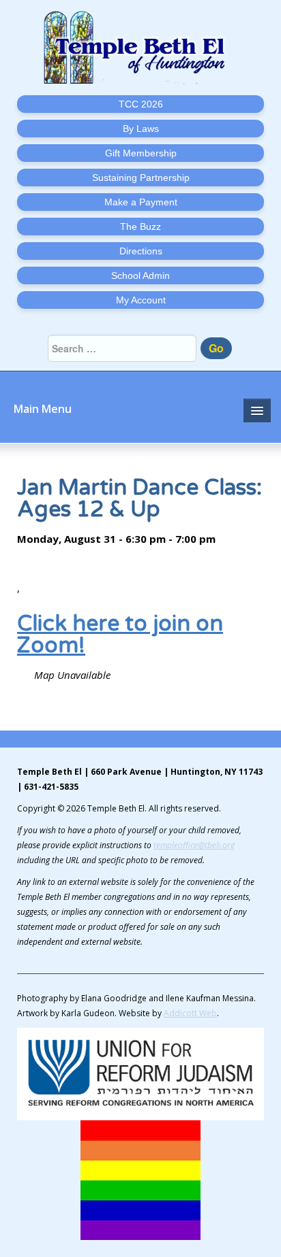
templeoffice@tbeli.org (194, 845)
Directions (140, 251)
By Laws (141, 128)
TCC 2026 (141, 104)
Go (216, 348)
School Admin (140, 275)
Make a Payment (140, 202)
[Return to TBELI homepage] (140, 47)
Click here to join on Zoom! (120, 634)
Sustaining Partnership (141, 177)
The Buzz (140, 226)
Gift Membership (141, 153)
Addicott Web (190, 1013)
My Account (141, 300)
